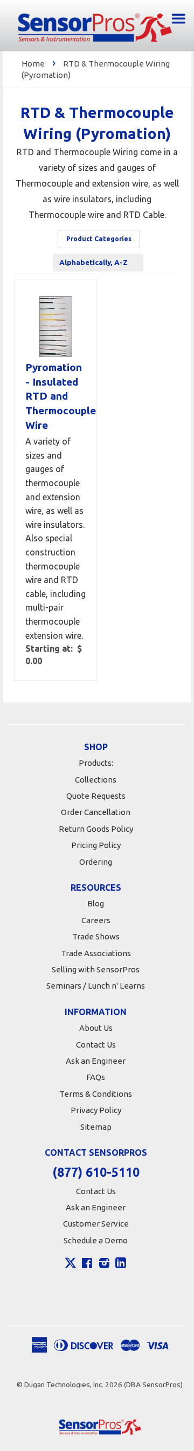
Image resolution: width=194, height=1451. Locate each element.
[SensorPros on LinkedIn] (120, 1264)
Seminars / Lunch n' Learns (95, 985)
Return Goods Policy (96, 828)
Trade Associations (96, 953)
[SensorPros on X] (70, 1265)
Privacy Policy (96, 1110)
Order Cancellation (95, 812)
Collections (95, 779)
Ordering (95, 861)
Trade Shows (96, 936)
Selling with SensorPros (96, 969)
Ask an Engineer (96, 1060)
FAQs (95, 1077)
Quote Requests (96, 795)
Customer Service (96, 1223)
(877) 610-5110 (96, 1172)
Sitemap (96, 1126)
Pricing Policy (96, 845)
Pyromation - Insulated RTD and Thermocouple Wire (55, 395)
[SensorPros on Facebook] (87, 1264)
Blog (95, 903)
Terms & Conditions (95, 1093)
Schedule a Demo (96, 1240)
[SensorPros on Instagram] (104, 1264)
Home (33, 63)
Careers (95, 920)
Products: (96, 762)
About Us (96, 1027)
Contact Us (96, 1044)
